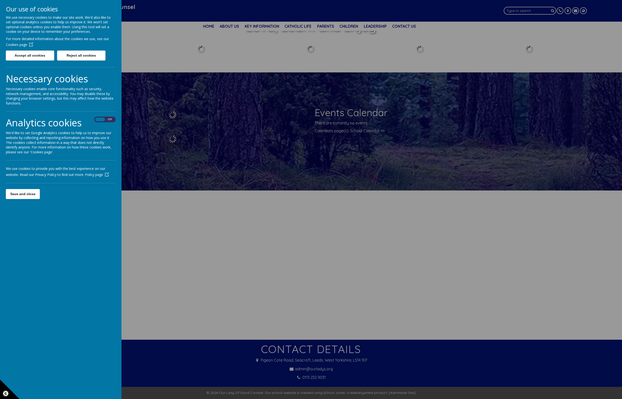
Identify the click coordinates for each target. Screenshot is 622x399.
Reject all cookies (81, 55)
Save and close (22, 194)
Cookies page (16, 44)
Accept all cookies (30, 55)
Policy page (94, 174)
